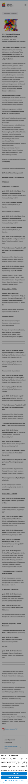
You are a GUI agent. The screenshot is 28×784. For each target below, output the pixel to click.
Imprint (3, 782)
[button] (14, 773)
